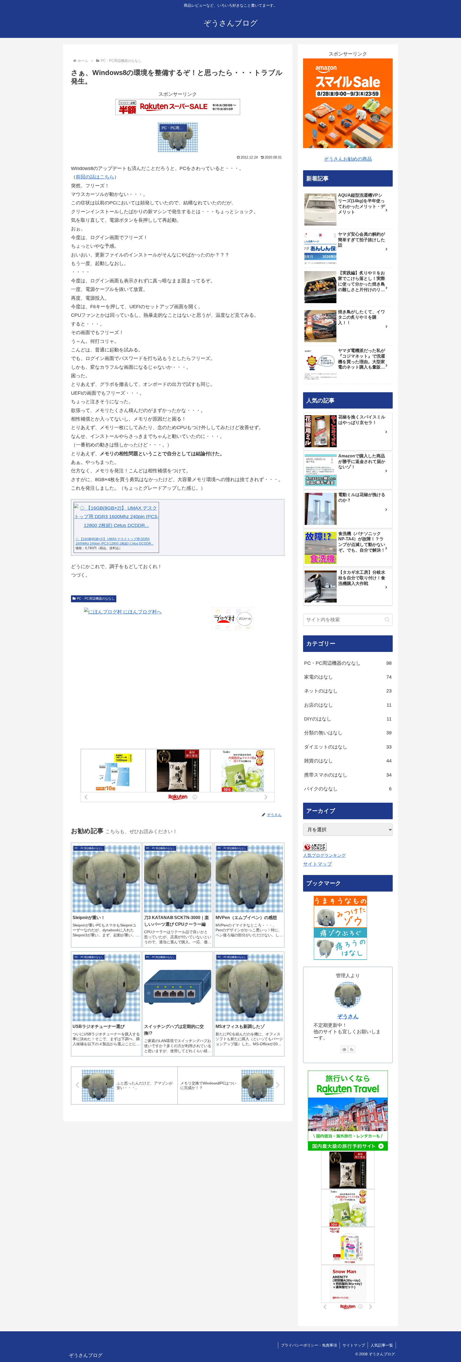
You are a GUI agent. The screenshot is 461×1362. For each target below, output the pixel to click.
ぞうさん (348, 1016)
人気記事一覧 (382, 1345)
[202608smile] (348, 103)
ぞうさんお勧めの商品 (348, 159)
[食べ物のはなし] (340, 911)
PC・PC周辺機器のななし (96, 598)
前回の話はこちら (95, 177)
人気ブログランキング (324, 855)
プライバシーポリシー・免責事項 (309, 1345)
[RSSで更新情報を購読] (351, 1049)
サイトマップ (317, 864)
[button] (387, 619)
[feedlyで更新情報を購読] (344, 1049)
